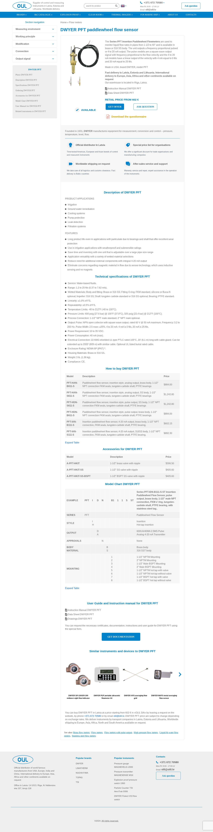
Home (63, 22)
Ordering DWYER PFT (25, 90)
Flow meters (75, 22)
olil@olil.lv (150, 9)
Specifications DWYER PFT (27, 85)
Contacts (191, 15)
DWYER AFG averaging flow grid (135, 697)
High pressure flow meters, (146, 732)
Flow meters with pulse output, (118, 732)
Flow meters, (97, 732)
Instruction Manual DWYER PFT (124, 88)
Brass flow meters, (81, 732)
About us (173, 15)
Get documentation (121, 637)
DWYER (79, 763)
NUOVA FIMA (82, 773)
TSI (77, 782)
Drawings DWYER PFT (79, 619)
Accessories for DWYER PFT (28, 96)
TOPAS (79, 777)
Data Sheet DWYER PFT (120, 93)
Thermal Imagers (121, 15)
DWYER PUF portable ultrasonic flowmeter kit (107, 697)
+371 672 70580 (153, 2)
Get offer (115, 106)
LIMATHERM (82, 768)
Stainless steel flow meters (84, 736)
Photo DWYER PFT (24, 75)
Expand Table (72, 442)
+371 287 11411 (153, 11)
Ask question (191, 6)
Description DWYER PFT (26, 80)
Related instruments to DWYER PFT (31, 111)
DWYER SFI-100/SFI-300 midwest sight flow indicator (78, 697)
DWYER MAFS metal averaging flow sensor (164, 697)
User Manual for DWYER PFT (28, 106)
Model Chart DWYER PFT (27, 101)
